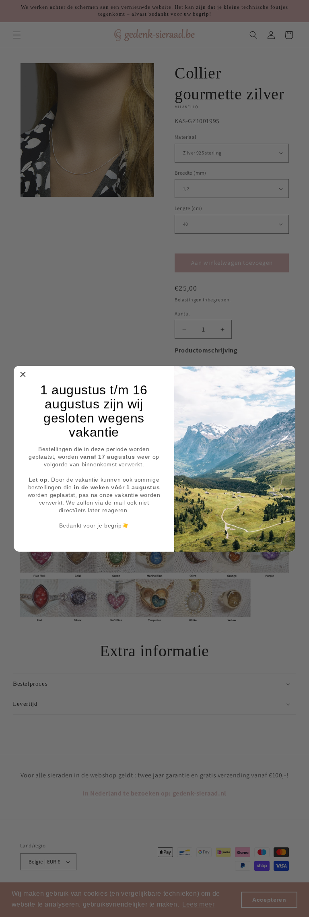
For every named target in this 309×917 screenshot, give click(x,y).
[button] (23, 375)
